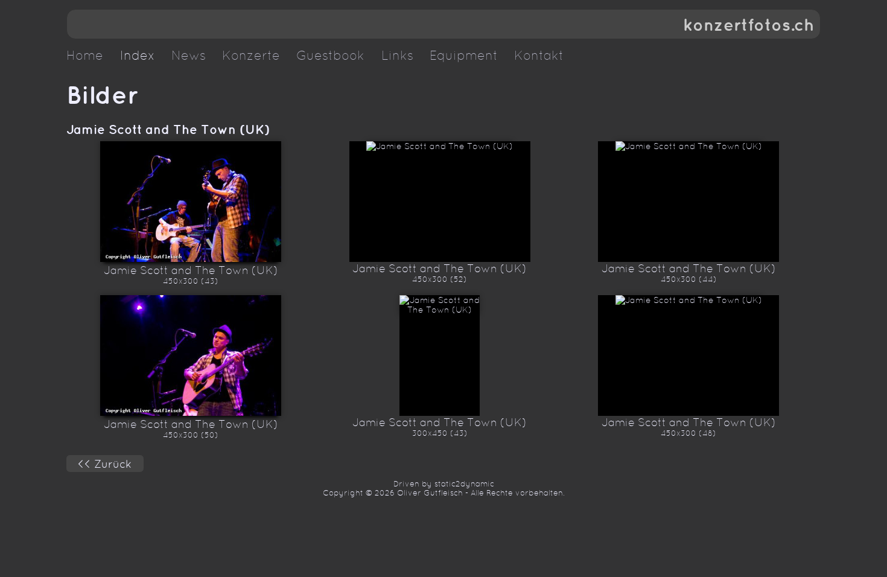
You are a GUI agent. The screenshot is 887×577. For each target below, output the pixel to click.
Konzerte (251, 55)
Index (137, 55)
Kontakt (539, 55)
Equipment (464, 55)
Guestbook (330, 55)
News (188, 55)
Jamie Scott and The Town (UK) (168, 129)
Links (397, 55)
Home (84, 55)
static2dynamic (464, 483)
